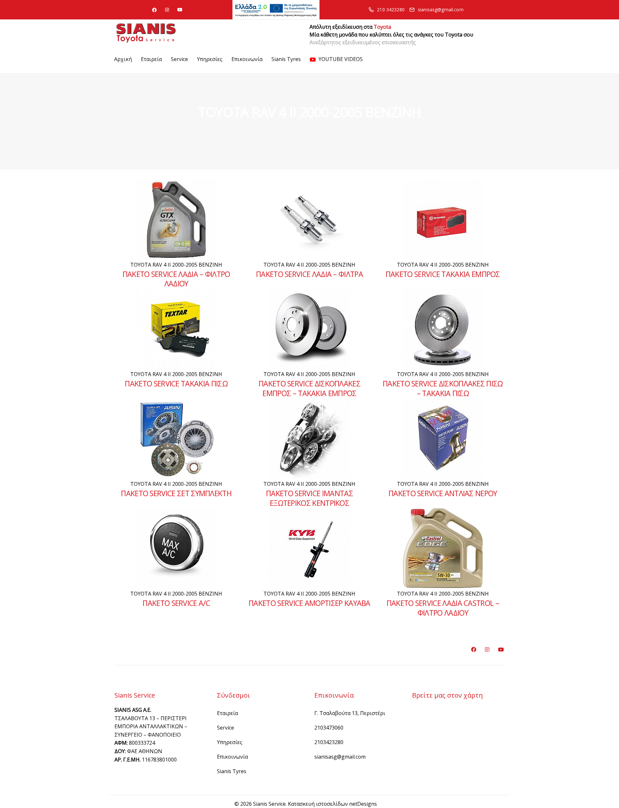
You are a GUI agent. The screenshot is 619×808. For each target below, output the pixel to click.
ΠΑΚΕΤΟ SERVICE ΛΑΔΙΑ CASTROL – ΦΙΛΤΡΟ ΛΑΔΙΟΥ (443, 608)
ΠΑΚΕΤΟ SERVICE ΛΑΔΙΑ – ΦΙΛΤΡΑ (309, 274)
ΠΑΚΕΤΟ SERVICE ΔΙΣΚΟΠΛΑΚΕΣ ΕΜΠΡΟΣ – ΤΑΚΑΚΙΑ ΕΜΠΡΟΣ (309, 388)
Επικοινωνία (246, 59)
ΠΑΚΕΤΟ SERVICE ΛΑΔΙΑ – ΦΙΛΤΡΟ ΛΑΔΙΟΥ (176, 279)
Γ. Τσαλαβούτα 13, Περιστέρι (349, 713)
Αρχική (123, 59)
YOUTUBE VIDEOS (340, 59)
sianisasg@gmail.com (340, 756)
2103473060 (328, 727)
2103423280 (328, 742)
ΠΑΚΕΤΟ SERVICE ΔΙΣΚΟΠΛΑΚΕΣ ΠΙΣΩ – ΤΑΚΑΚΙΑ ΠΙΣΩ (443, 388)
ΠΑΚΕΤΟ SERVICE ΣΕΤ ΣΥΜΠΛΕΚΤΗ (176, 493)
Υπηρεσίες (209, 59)
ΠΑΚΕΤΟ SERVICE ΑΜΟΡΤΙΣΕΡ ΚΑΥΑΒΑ (309, 603)
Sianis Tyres (286, 59)
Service (179, 59)
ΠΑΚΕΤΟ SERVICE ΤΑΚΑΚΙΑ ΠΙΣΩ (176, 383)
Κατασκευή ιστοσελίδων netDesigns (332, 803)
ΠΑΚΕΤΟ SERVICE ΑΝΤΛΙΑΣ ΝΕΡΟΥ (442, 493)
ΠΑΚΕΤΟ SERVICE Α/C (176, 603)
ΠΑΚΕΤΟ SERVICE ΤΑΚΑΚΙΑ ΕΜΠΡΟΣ (443, 274)
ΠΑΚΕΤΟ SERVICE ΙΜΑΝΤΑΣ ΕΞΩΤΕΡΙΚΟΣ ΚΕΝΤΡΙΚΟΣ (309, 498)
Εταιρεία (151, 59)
